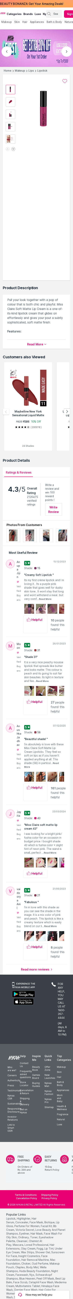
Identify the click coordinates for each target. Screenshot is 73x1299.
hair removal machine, (35, 1259)
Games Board (36, 1076)
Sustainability (14, 1103)
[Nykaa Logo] (3, 13)
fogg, (40, 1248)
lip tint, (49, 1248)
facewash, (22, 1274)
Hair (59, 1077)
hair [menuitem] (24, 21)
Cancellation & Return (27, 1092)
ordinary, (23, 1237)
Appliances (63, 1090)
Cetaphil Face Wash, (41, 1282)
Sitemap (49, 1107)
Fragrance (62, 1114)
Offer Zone (47, 1068)
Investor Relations (12, 1118)
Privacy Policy (49, 1198)
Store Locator (24, 1084)
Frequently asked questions (26, 1074)
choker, (26, 1263)
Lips (31, 70)
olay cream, (28, 1248)
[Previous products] (6, 412)
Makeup (20, 70)
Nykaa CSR (10, 1097)
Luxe (59, 1124)
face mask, (37, 1222)
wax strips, (28, 1252)
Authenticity (13, 1080)
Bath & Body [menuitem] (54, 21)
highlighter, (24, 1218)
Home (7, 70)
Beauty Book (36, 1068)
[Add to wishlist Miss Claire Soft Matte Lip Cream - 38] (65, 81)
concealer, (22, 1222)
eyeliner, (24, 1233)
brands (28, 14)
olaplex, (20, 1267)
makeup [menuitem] (6, 21)
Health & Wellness (62, 1108)
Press (10, 1085)
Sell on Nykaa (23, 1111)
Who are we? (11, 1069)
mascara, (18, 1244)
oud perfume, (40, 1263)
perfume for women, (27, 1226)
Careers (12, 1075)
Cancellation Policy (26, 1198)
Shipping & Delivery (25, 1101)
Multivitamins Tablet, (28, 1286)
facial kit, (46, 1226)
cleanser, (22, 1241)
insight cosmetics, (29, 1256)
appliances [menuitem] (37, 21)
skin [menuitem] (17, 21)
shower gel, (43, 1252)
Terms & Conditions (26, 1194)
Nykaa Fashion (49, 1092)
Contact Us (24, 1065)
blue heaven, (27, 1278)
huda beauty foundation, (35, 1271)
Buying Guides (36, 1084)
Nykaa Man (48, 1084)
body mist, (32, 1267)
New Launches (50, 1076)
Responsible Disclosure (14, 1110)
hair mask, (37, 1233)
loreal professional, (37, 1244)
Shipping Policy (49, 1194)
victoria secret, (25, 1229)
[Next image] (13, 149)
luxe (38, 14)
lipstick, (11, 1218)
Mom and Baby (60, 1098)
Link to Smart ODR (11, 1127)
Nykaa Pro (48, 1101)
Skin (59, 1072)
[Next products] (67, 412)
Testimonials (14, 1090)
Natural (61, 1119)
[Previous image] (8, 149)
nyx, (32, 1274)
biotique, (49, 1222)
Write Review (53, 509)
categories (14, 14)
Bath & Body (60, 1083)
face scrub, (20, 1282)
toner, (34, 1237)
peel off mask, (45, 1278)
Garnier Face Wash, (26, 1289)
